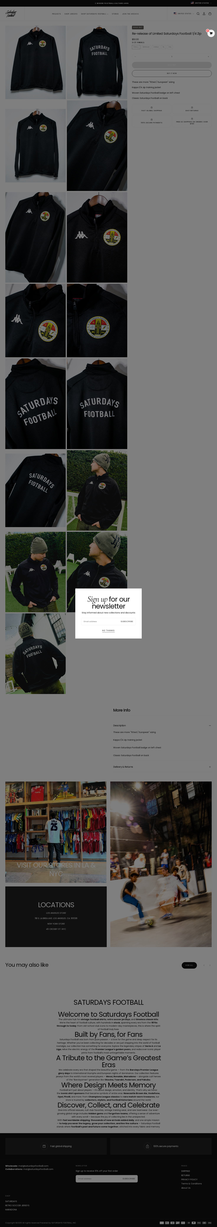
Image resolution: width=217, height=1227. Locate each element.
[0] (211, 34)
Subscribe (127, 621)
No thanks (108, 630)
